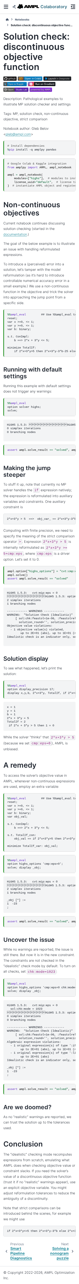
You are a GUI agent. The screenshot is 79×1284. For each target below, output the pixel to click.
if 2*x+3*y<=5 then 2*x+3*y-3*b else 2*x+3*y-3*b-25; (41, 1231)
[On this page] (73, 6)
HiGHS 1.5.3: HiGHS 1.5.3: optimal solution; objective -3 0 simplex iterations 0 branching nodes (41, 430)
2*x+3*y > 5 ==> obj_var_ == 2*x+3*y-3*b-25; (41, 519)
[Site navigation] (5, 6)
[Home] (7, 19)
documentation (15, 234)
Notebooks (22, 19)
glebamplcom (18, 134)
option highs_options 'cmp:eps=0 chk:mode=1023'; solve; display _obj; (41, 987)
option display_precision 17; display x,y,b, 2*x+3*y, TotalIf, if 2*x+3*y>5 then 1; (41, 689)
